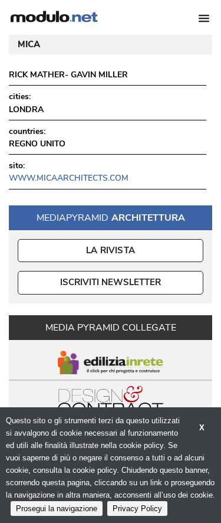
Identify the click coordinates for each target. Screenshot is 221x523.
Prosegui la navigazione (56, 508)
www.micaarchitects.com (68, 178)
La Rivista (110, 250)
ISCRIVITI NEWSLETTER (110, 282)
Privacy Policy (137, 508)
